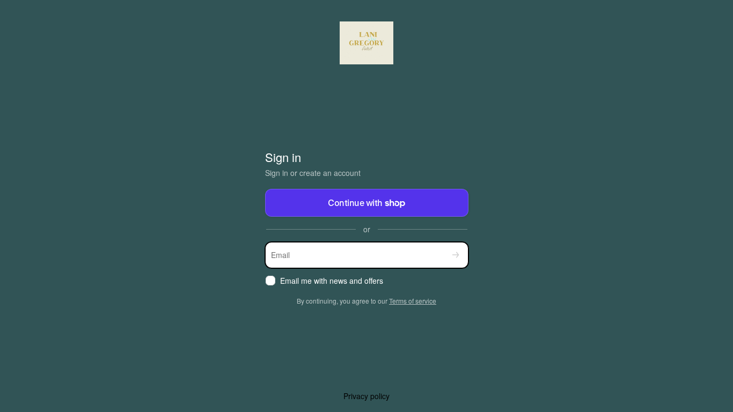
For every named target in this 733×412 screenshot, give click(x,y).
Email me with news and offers (331, 281)
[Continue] (455, 255)
